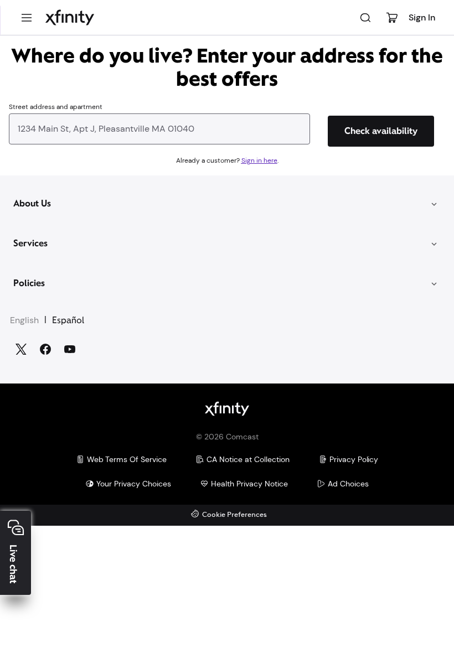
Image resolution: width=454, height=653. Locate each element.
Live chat (13, 564)
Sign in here (259, 160)
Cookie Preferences (234, 515)
